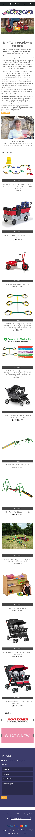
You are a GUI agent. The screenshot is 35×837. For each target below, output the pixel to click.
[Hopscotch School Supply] (17, 12)
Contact (31, 814)
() (32, 4)
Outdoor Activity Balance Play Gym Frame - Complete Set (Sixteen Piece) (17, 560)
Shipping (9, 814)
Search (3, 814)
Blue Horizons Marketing (21, 834)
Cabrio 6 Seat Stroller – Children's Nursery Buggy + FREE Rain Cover (17, 417)
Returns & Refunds (18, 814)
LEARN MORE (6, 113)
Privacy (26, 814)
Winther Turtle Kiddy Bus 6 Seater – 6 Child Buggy (17, 236)
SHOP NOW (17, 28)
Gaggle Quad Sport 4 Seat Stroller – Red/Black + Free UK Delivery (17, 702)
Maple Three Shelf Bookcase (17, 608)
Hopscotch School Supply (19, 830)
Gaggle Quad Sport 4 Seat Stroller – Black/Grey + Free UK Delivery (17, 653)
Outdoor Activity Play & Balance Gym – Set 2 (17, 512)
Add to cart (17, 180)
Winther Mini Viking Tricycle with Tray (17, 284)
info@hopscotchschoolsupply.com (12, 89)
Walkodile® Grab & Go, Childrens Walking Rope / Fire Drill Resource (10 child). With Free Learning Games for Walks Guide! (17, 186)
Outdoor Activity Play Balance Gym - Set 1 (17, 465)
